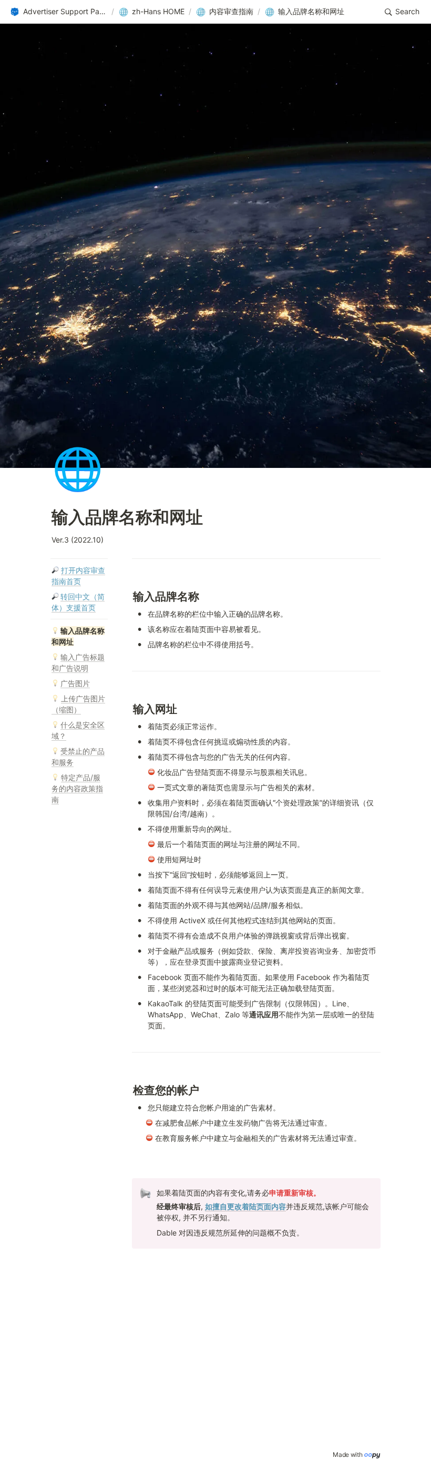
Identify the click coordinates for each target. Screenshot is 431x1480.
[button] (58, 12)
